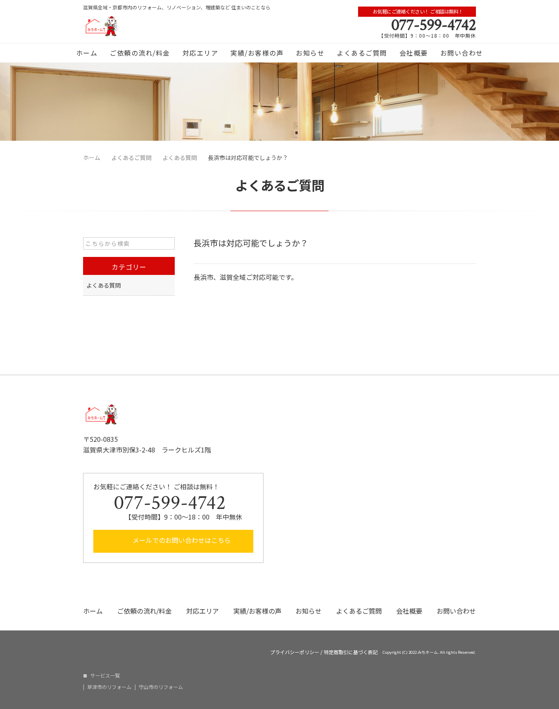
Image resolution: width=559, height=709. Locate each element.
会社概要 (413, 53)
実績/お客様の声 (257, 53)
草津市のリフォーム (109, 686)
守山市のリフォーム (161, 686)
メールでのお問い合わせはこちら (181, 540)
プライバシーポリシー (294, 652)
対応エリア (201, 53)
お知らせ (310, 53)
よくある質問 (103, 285)
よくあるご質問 (362, 53)
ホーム (87, 53)
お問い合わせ (461, 53)
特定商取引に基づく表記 (351, 652)
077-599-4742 (433, 25)
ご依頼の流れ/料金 (140, 53)
